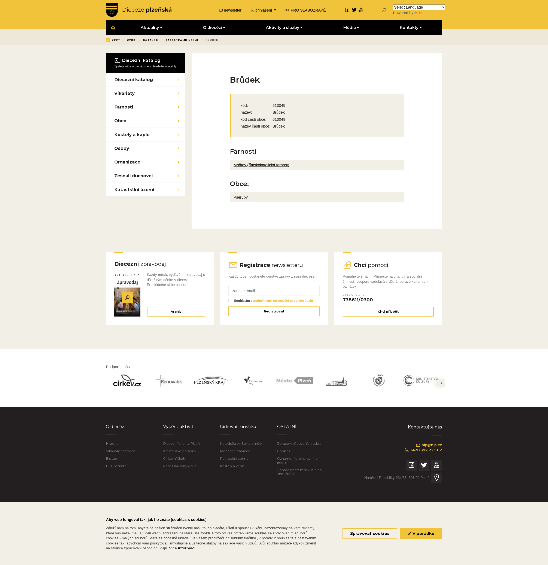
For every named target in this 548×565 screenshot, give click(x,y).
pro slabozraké (308, 10)
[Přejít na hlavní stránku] (138, 10)
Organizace (127, 162)
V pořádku (422, 533)
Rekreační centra (234, 458)
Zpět (116, 40)
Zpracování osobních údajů (299, 444)
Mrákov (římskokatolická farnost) (261, 165)
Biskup (111, 458)
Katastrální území (134, 189)
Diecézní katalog (133, 79)
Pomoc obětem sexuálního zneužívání (299, 472)
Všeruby (241, 197)
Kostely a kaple (132, 134)
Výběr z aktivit (178, 426)
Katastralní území (181, 40)
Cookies (283, 451)
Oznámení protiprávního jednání (297, 460)
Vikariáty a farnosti (121, 451)
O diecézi (115, 426)
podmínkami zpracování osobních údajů (283, 300)
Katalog (150, 40)
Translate (430, 12)
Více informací (182, 548)
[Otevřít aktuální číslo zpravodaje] (127, 298)
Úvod (131, 40)
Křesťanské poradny (179, 451)
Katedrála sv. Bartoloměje (241, 444)
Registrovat (274, 311)
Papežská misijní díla (179, 466)
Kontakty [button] (409, 27)
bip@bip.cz (431, 445)
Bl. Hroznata (116, 466)
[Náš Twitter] (354, 9)
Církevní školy (174, 458)
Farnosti (123, 107)
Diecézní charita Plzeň (181, 444)
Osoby (121, 148)
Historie (112, 444)
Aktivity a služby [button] (282, 27)
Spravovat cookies (369, 533)
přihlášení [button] (263, 10)
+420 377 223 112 (425, 450)
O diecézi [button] (212, 27)
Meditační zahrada (235, 451)
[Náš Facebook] (347, 9)
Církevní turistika (238, 426)
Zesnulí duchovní (133, 175)
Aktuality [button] (150, 27)
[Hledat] (384, 10)
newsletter (232, 10)
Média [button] (349, 27)
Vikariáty (124, 93)
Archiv (176, 311)
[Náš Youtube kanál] (361, 9)
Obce (120, 120)
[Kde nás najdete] (436, 478)
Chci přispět (388, 311)
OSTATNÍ (286, 426)
